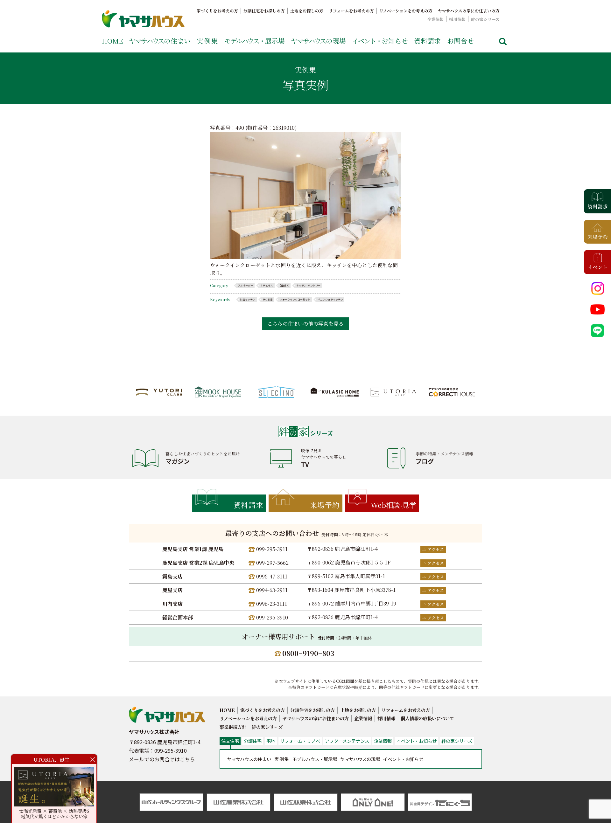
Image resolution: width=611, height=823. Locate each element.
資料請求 (427, 40)
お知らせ (380, 40)
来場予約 (325, 505)
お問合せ (460, 40)
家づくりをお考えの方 (217, 11)
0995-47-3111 (271, 576)
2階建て (284, 285)
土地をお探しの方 (306, 11)
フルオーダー (245, 285)
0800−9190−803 (308, 653)
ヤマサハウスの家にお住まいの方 (469, 11)
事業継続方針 (233, 726)
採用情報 (457, 19)
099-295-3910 (272, 617)
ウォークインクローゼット (295, 299)
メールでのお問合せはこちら (162, 759)
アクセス (435, 549)
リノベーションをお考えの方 (405, 11)
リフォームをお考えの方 (351, 11)
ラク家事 (268, 299)
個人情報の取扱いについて (427, 718)
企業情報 (435, 19)
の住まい (160, 40)
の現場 (318, 40)
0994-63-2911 (272, 590)
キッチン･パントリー (308, 285)
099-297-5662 (272, 562)
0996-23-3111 (271, 603)
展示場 (254, 40)
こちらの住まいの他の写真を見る (305, 323)
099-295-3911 (272, 549)
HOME (112, 40)
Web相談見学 (393, 505)
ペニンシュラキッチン (330, 299)
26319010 (284, 127)
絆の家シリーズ (485, 19)
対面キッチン (247, 299)
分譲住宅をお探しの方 (264, 11)
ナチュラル (266, 285)
